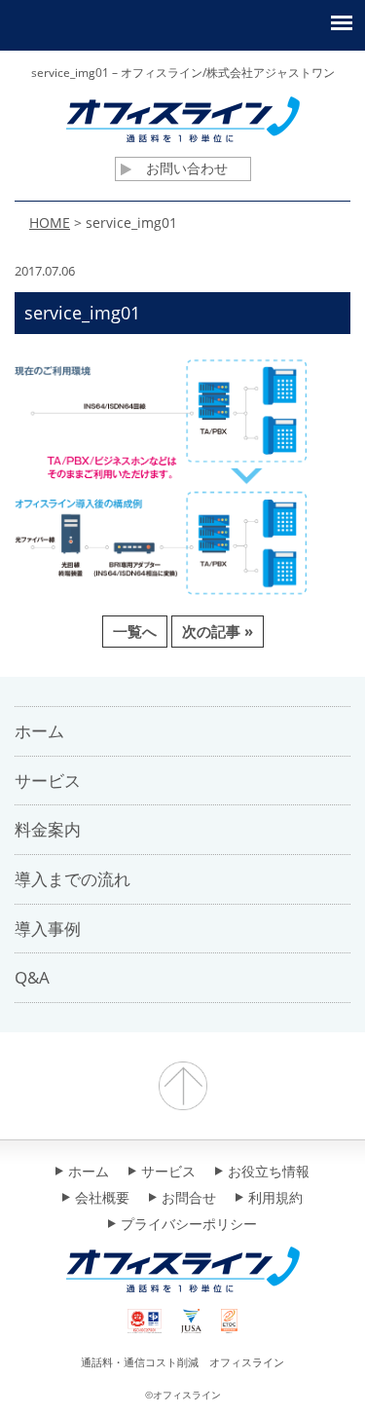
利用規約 (275, 1199)
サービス (168, 1172)
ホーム (88, 1172)
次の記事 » (217, 631)
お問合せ (189, 1199)
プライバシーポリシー (189, 1225)
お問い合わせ (187, 168)
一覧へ (135, 631)
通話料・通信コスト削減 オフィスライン (182, 1362)
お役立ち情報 (269, 1172)
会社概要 (102, 1199)
